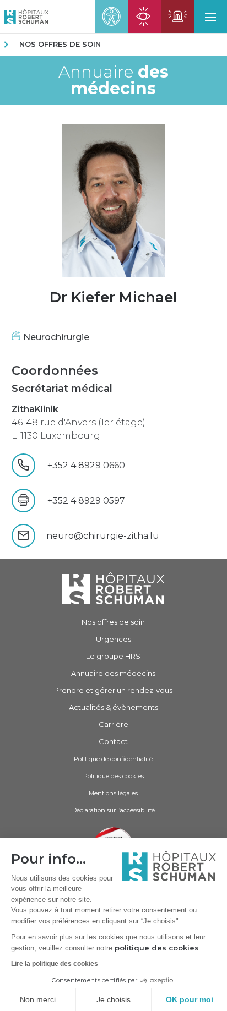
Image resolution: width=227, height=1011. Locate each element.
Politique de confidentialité (113, 759)
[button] (210, 16)
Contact (113, 741)
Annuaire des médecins (113, 673)
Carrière (113, 724)
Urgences (113, 639)
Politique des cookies (113, 776)
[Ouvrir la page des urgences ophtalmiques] (144, 16)
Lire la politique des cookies (54, 964)
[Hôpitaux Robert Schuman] (113, 588)
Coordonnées (55, 370)
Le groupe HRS (113, 656)
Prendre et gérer (113, 690)
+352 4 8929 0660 (100, 465)
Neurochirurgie (56, 337)
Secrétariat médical (62, 388)
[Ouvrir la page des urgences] (177, 16)
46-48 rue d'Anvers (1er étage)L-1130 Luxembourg (78, 422)
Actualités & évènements (113, 707)
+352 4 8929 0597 (86, 500)
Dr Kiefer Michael (113, 297)
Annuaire (113, 80)
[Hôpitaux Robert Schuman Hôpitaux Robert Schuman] (24, 16)
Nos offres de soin (60, 44)
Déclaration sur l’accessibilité (113, 810)
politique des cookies (157, 947)
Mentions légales (113, 793)
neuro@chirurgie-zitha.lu (102, 536)
